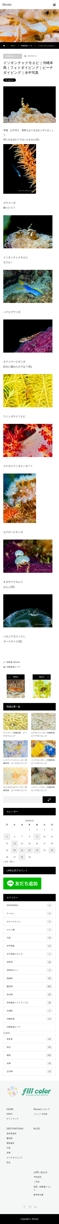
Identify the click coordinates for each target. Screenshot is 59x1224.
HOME (10, 1109)
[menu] (54, 4)
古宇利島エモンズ (28, 954)
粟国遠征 (10, 1143)
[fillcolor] (24, 4)
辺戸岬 (28, 1071)
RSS (35, 1206)
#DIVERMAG (28, 905)
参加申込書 (38, 1195)
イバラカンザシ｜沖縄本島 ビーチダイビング (43, 761)
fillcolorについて (42, 1109)
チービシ (28, 913)
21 (22, 850)
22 (29, 850)
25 (52, 850)
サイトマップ (12, 1119)
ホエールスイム (28, 921)
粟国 (29, 1055)
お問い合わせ (40, 1172)
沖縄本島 (28, 1019)
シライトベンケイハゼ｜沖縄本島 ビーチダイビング (15, 761)
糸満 (28, 1063)
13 (15, 843)
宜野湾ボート (28, 970)
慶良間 (29, 986)
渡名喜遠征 (11, 1133)
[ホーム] (4, 43)
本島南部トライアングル (28, 1002)
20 (15, 850)
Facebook (23, 1206)
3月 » (12, 862)
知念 (28, 1047)
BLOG (37, 1128)
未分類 (28, 994)
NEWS (9, 1114)
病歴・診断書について (42, 1188)
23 (37, 850)
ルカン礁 (28, 930)
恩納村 (28, 978)
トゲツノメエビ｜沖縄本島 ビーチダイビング (43, 789)
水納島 (28, 1011)
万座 (28, 938)
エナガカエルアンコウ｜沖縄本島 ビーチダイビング (15, 789)
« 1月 (5, 862)
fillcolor (16, 662)
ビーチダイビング (14, 1157)
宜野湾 (28, 962)
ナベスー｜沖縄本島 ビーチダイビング (15, 734)
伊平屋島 (28, 946)
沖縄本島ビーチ (13, 56)
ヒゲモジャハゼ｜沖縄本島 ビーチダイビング (43, 734)
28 (22, 857)
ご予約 (36, 1182)
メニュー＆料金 (40, 1114)
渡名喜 (28, 1039)
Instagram (29, 1206)
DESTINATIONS (15, 1128)
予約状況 (37, 1177)
